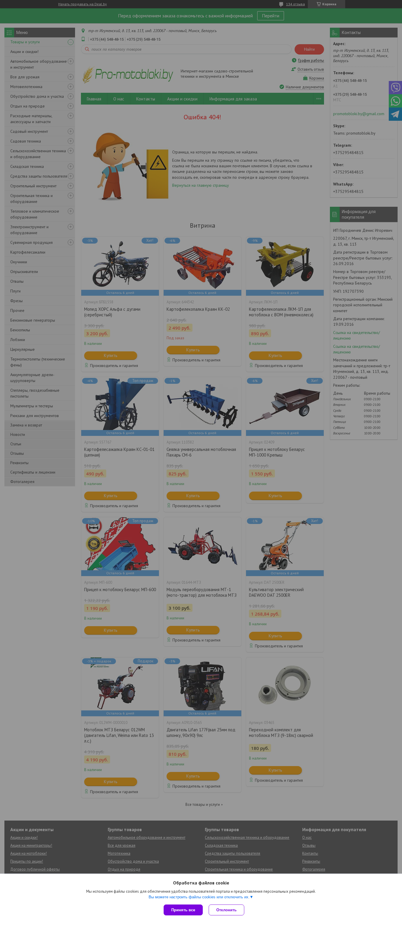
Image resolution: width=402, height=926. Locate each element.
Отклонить (226, 910)
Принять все (183, 910)
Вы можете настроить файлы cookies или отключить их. (199, 897)
